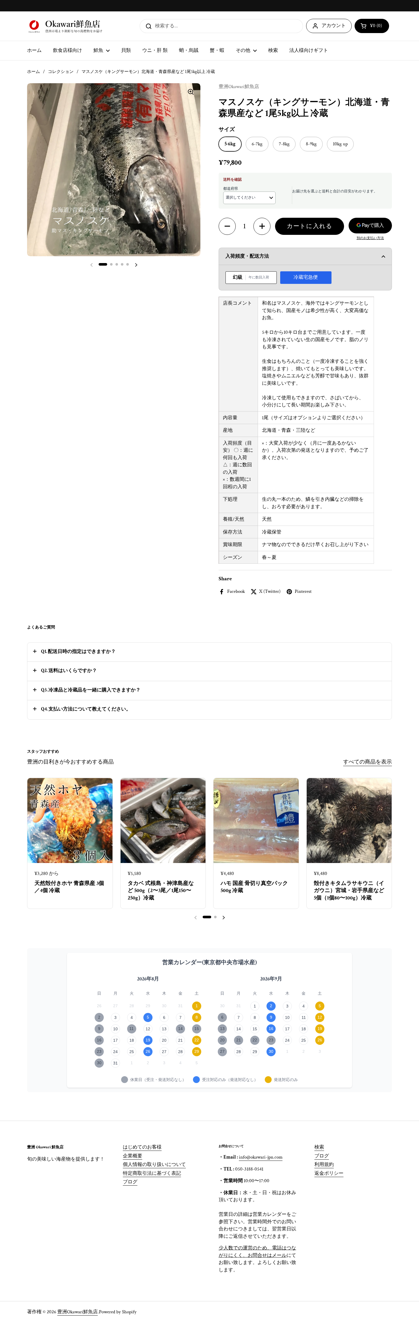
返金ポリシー (328, 1173)
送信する (147, 26)
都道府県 (230, 188)
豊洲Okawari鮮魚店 (77, 1312)
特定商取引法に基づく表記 (152, 1173)
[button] (372, 26)
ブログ (130, 1182)
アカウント (334, 26)
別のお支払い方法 (370, 238)
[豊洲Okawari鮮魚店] (66, 26)
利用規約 (324, 1164)
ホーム (33, 71)
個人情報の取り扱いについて (154, 1164)
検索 (319, 1147)
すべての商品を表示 (367, 762)
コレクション (61, 71)
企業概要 (132, 1156)
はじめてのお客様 (142, 1147)
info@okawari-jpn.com (260, 1157)
